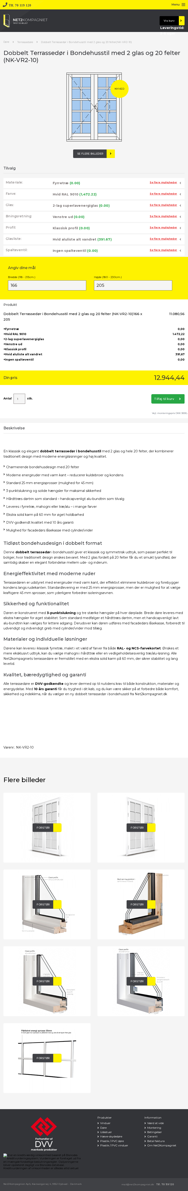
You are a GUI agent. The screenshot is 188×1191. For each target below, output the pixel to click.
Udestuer (106, 1132)
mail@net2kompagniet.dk (138, 1184)
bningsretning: (19, 216)
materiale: (14, 182)
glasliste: (14, 238)
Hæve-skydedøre (111, 1136)
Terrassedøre (25, 42)
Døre (6, 41)
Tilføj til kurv (164, 399)
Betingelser (154, 1132)
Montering (154, 1127)
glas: (10, 205)
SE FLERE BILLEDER (90, 153)
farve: (11, 193)
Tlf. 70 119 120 (165, 1184)
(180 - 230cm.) (108, 277)
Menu (175, 4)
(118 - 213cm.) (21, 277)
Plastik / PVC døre (112, 1141)
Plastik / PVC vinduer (114, 1145)
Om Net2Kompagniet (161, 1145)
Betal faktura (156, 1141)
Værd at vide (155, 1123)
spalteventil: (17, 250)
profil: (11, 227)
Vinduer (105, 1123)
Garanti (152, 1136)
